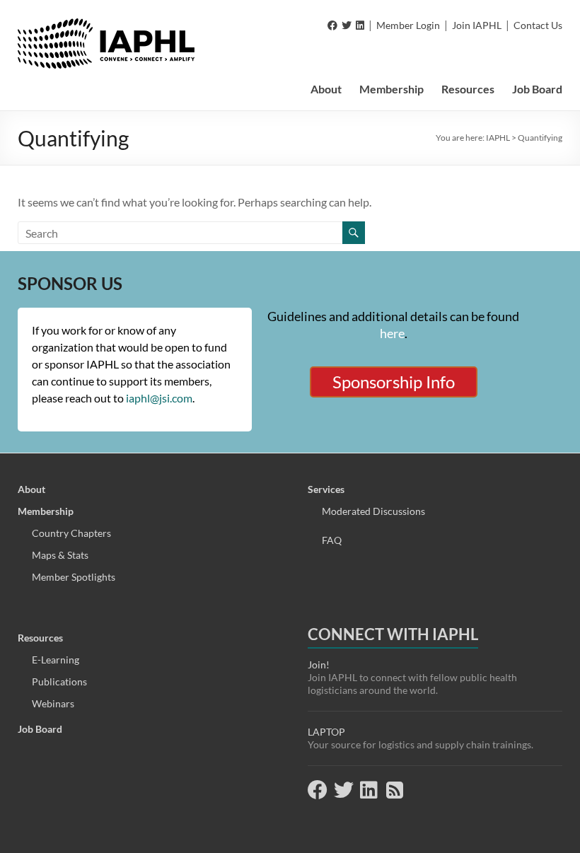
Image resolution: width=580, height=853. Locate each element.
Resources (467, 88)
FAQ (332, 540)
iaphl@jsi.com (159, 398)
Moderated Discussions (373, 511)
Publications (59, 681)
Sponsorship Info (393, 381)
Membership (391, 88)
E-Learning (55, 660)
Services (326, 489)
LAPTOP (326, 732)
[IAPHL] (106, 25)
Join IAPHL (476, 25)
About (326, 88)
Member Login (408, 25)
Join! (319, 664)
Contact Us (538, 25)
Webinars (53, 703)
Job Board (537, 88)
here (392, 333)
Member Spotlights (73, 577)
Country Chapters (71, 533)
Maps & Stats (60, 555)
